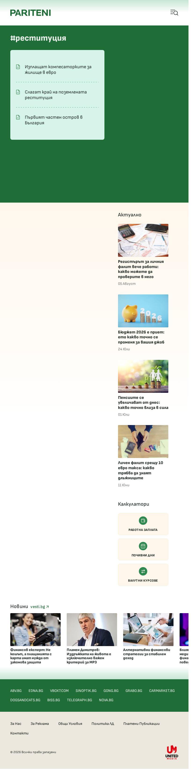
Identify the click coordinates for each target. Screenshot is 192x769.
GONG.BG (110, 691)
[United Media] (172, 752)
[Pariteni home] (30, 12)
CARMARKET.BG (162, 691)
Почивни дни (143, 555)
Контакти (19, 733)
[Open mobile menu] (174, 12)
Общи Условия (70, 724)
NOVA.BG (106, 700)
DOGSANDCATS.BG (25, 700)
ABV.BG (16, 691)
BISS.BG (53, 700)
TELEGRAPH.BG (79, 700)
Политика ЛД (103, 724)
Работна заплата (143, 530)
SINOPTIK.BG (86, 691)
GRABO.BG (134, 691)
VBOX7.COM (59, 691)
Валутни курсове (143, 581)
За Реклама (40, 724)
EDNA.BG (36, 691)
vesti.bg (38, 606)
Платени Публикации (141, 724)
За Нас (15, 724)
